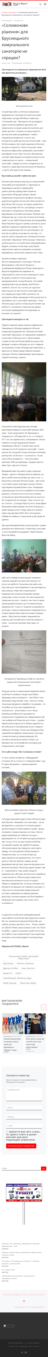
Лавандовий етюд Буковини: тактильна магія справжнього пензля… (18, 1277)
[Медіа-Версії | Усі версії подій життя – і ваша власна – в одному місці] (7, 3)
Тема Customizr (34, 1346)
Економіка (12, 12)
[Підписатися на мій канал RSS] (22, 1352)
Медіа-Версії (18, 1343)
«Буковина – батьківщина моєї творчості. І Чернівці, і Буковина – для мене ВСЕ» (21, 1262)
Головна (5, 12)
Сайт (10, 1126)
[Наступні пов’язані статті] (43, 1007)
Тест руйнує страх (8, 1270)
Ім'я (10, 1108)
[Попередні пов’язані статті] (38, 1007)
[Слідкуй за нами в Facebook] (26, 1352)
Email (11, 1117)
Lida (8, 63)
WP (18, 1346)
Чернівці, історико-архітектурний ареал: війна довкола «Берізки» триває (22, 1253)
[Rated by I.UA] (9, 1326)
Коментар (13, 1090)
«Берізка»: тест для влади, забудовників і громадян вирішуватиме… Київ (21, 1245)
